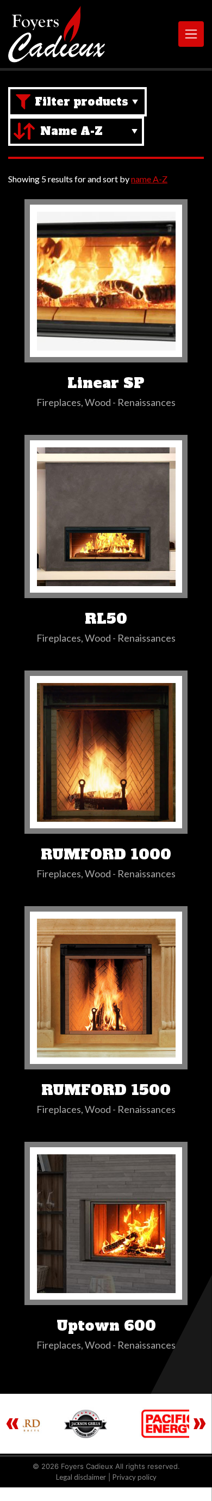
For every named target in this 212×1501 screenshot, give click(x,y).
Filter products (81, 101)
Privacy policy (135, 1477)
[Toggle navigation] (191, 34)
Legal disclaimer (81, 1477)
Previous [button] (12, 1423)
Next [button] (199, 1423)
